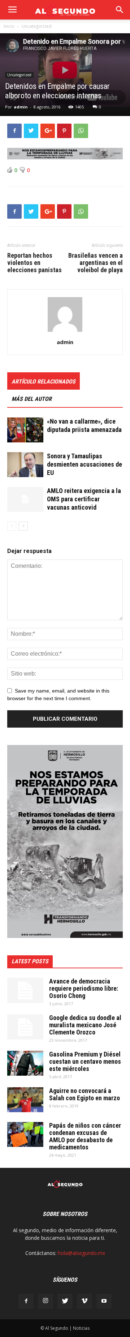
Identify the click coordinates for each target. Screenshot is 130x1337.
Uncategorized (36, 26)
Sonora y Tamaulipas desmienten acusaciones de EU (84, 464)
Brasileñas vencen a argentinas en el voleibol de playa (95, 263)
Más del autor (32, 398)
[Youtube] (104, 1301)
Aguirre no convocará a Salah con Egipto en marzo (84, 1094)
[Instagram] (45, 1301)
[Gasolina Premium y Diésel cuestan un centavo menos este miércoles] (25, 1063)
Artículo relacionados (43, 381)
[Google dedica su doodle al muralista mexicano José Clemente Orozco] (25, 1027)
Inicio (9, 26)
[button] (120, 10)
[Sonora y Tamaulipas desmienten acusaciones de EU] (25, 464)
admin (21, 107)
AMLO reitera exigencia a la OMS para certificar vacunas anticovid (84, 499)
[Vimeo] (84, 1301)
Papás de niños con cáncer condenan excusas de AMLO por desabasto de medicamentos (85, 1136)
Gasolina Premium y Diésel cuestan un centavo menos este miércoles (85, 1061)
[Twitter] (65, 1301)
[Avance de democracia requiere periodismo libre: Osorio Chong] (25, 990)
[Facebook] (26, 1301)
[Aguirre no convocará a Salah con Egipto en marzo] (25, 1099)
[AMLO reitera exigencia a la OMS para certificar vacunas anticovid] (25, 499)
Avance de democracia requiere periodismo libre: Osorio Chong (83, 988)
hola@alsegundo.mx (81, 1253)
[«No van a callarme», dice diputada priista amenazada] (25, 429)
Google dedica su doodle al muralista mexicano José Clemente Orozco (85, 1025)
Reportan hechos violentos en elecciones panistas (34, 263)
